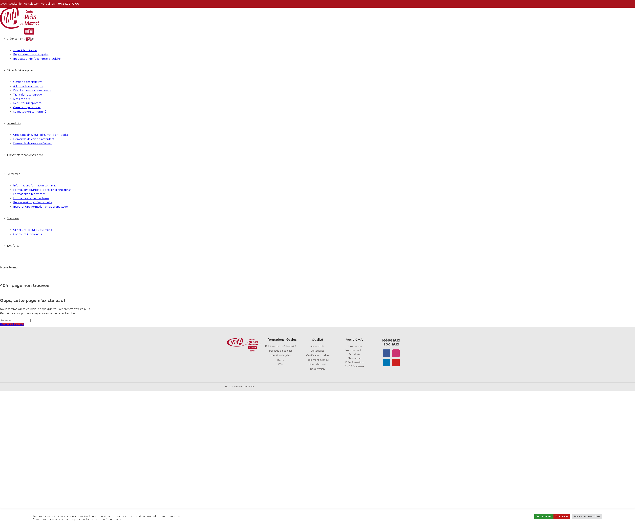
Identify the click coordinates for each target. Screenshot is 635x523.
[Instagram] (396, 353)
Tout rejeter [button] (561, 516)
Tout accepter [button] (543, 516)
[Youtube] (396, 362)
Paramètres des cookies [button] (587, 516)
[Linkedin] (386, 362)
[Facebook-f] (386, 353)
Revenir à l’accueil (12, 324)
